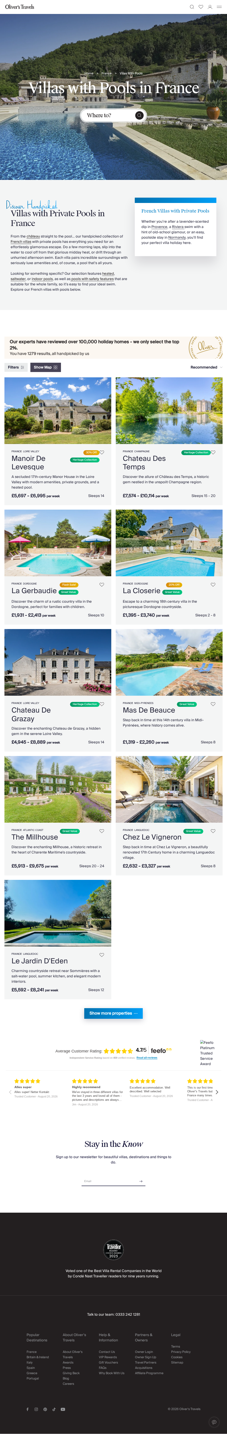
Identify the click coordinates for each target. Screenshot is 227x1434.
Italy (30, 1362)
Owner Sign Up (145, 1357)
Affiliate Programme (149, 1373)
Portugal (33, 1378)
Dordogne (30, 584)
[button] (214, 1422)
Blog (66, 1378)
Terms (175, 1346)
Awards (68, 1362)
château (33, 236)
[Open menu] (219, 6)
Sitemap (177, 1362)
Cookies (176, 1357)
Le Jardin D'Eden (40, 961)
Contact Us (107, 1352)
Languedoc (141, 830)
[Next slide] (108, 410)
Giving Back (71, 1373)
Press (67, 1368)
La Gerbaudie (34, 591)
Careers (68, 1384)
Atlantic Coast (33, 830)
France (107, 73)
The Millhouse (35, 837)
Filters (13, 367)
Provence (159, 227)
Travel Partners (145, 1362)
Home (88, 73)
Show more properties (111, 1013)
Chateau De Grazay (31, 714)
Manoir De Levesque (28, 462)
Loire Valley (31, 451)
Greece (32, 1373)
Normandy (177, 237)
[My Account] (210, 7)
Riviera (178, 227)
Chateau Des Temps (144, 462)
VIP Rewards (108, 1357)
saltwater (18, 279)
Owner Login (144, 1352)
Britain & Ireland (38, 1357)
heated (108, 274)
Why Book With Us (111, 1373)
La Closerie (141, 591)
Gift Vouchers (108, 1362)
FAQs (102, 1368)
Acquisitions (143, 1368)
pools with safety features (92, 279)
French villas (21, 242)
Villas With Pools (131, 73)
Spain (31, 1368)
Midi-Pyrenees (143, 703)
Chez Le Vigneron (152, 837)
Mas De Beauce (149, 710)
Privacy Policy (181, 1352)
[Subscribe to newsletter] (141, 1180)
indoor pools (42, 279)
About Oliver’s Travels (72, 1354)
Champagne (142, 451)
